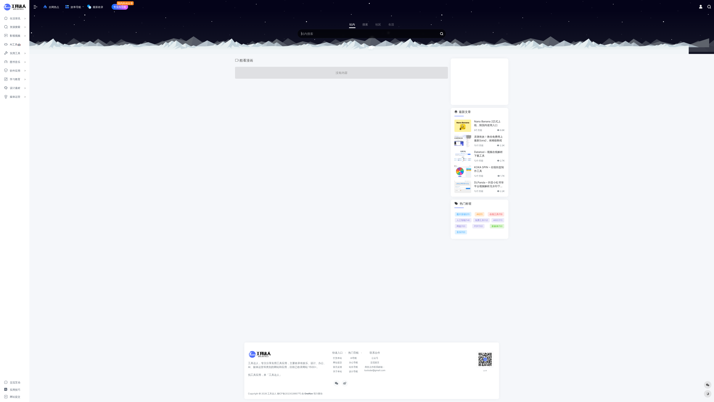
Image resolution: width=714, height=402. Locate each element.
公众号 (375, 358)
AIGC (497, 220)
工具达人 (271, 393)
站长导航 (353, 367)
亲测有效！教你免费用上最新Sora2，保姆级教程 (488, 138)
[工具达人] (259, 355)
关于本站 (337, 371)
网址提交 (337, 362)
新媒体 (497, 226)
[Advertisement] (479, 81)
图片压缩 (463, 214)
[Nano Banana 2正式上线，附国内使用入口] (462, 126)
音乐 (461, 232)
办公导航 (353, 362)
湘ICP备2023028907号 (289, 393)
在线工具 (496, 214)
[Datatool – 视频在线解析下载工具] (462, 156)
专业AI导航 (119, 6)
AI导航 (353, 358)
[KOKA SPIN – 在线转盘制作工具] (462, 171)
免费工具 (481, 220)
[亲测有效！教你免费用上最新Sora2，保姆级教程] (462, 141)
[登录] (701, 7)
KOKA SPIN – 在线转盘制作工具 (489, 169)
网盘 (461, 226)
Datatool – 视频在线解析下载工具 (488, 153)
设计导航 (353, 371)
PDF (478, 226)
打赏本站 (337, 358)
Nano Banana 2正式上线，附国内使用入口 (487, 123)
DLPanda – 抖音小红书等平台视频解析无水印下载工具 (489, 184)
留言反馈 (337, 367)
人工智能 (463, 220)
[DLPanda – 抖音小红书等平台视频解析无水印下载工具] (462, 187)
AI (480, 214)
